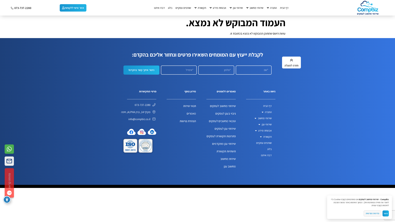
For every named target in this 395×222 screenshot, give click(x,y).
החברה (268, 112)
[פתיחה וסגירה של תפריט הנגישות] (7, 199)
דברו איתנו (266, 155)
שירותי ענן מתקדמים (224, 144)
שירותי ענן (267, 124)
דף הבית (267, 106)
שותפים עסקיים (264, 143)
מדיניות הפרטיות (372, 213)
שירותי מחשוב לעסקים (223, 106)
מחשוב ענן (230, 166)
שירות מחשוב (228, 159)
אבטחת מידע (265, 130)
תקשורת (267, 136)
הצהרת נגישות (188, 121)
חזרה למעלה (291, 65)
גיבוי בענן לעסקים (225, 113)
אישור (386, 213)
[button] (271, 7)
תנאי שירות (189, 106)
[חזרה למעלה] (291, 60)
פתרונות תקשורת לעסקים (221, 136)
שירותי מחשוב (265, 118)
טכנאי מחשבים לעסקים (222, 121)
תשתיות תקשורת (226, 151)
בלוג (269, 149)
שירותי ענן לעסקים (225, 129)
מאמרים (191, 113)
